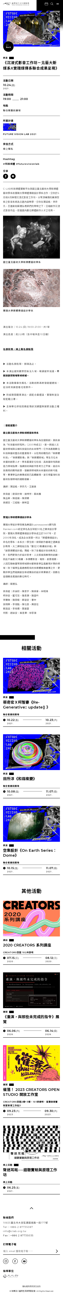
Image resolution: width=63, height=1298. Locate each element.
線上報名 (8, 148)
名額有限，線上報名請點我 (18, 349)
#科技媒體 (9, 163)
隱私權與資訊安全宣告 (31, 1286)
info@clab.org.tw (14, 1231)
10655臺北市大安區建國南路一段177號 (25, 1222)
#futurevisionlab (27, 163)
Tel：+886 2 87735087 (18, 1227)
